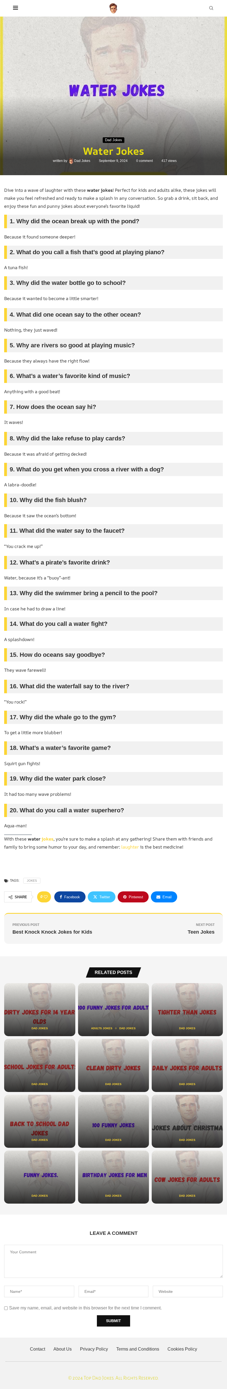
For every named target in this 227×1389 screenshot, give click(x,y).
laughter (130, 847)
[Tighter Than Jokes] (187, 1009)
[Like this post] (46, 896)
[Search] (211, 8)
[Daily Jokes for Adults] (187, 1065)
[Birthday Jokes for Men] (113, 1177)
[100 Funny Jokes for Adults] (113, 1009)
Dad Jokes (82, 161)
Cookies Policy (182, 1349)
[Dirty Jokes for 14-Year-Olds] (39, 1009)
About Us (62, 1349)
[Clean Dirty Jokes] (113, 1065)
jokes (47, 839)
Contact (37, 1349)
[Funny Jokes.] (39, 1177)
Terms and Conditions (137, 1349)
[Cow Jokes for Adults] (187, 1177)
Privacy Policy (94, 1349)
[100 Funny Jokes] (113, 1121)
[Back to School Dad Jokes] (39, 1121)
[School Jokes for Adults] (39, 1065)
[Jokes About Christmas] (187, 1121)
